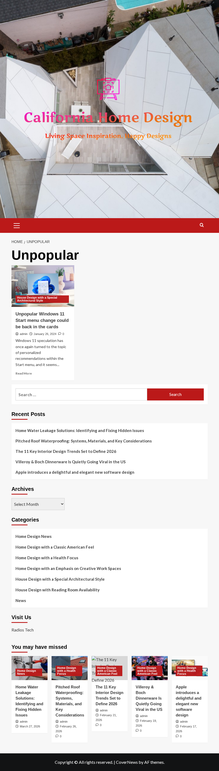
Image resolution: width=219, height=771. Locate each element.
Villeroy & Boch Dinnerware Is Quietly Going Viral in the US (70, 461)
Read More (23, 373)
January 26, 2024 (45, 334)
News (20, 600)
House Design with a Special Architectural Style (37, 299)
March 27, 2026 (30, 726)
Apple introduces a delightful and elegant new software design (74, 472)
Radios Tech (22, 629)
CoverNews (127, 762)
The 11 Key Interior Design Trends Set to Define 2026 (65, 451)
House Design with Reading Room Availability (57, 589)
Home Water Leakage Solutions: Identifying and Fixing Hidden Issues (79, 430)
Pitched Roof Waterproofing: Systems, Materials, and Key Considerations (83, 440)
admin (24, 334)
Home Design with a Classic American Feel (54, 547)
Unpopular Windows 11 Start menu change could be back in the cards (42, 320)
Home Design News (33, 536)
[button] (16, 225)
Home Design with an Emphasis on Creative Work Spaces (68, 568)
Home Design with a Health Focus (46, 557)
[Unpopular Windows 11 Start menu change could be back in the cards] (42, 286)
